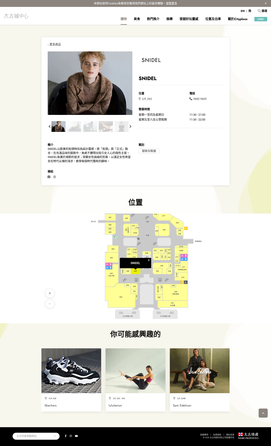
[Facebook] (49, 177)
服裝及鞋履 (149, 151)
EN (243, 11)
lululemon (115, 405)
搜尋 (264, 11)
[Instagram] (54, 177)
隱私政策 (230, 434)
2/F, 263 (147, 98)
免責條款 (217, 434)
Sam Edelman (182, 405)
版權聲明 (204, 434)
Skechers (50, 405)
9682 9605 (200, 98)
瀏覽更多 (171, 3)
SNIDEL (135, 263)
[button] (49, 126)
